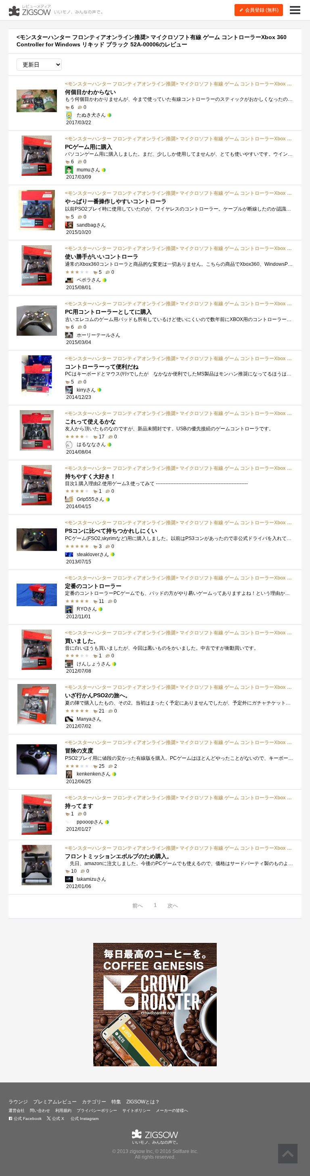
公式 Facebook (27, 1118)
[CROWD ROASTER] (155, 1004)
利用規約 (63, 1110)
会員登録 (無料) (261, 10)
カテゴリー (94, 1102)
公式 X (57, 1118)
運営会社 (16, 1110)
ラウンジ (18, 1102)
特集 (116, 1102)
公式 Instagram (83, 1118)
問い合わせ (40, 1110)
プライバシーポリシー (97, 1110)
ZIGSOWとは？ (143, 1102)
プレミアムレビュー (55, 1102)
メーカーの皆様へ (172, 1110)
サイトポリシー (136, 1110)
